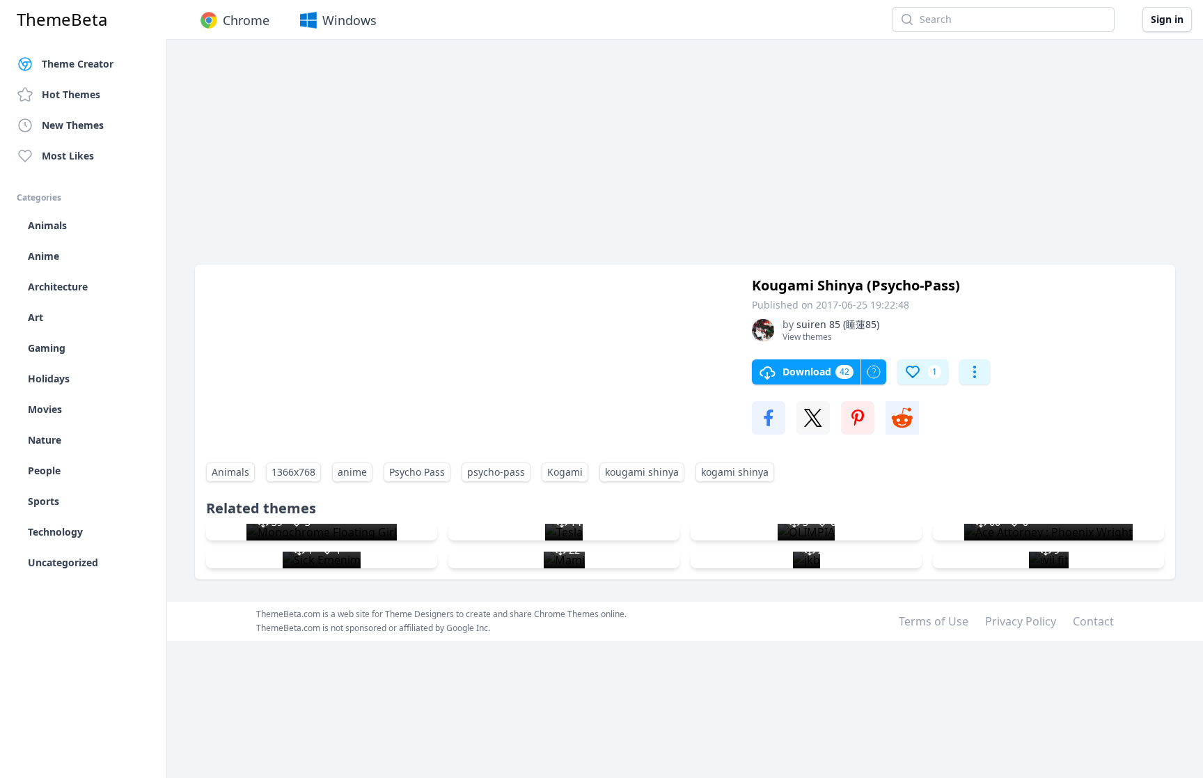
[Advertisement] (612, 158)
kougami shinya (642, 472)
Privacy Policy (1020, 621)
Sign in (1167, 19)
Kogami (565, 472)
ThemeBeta (62, 19)
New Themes (73, 125)
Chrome (246, 20)
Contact (1093, 621)
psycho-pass (496, 472)
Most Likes (68, 155)
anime (352, 472)
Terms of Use (933, 621)
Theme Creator (77, 63)
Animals (230, 472)
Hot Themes (71, 94)
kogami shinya (735, 472)
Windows (349, 20)
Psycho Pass (417, 472)
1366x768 (293, 472)
